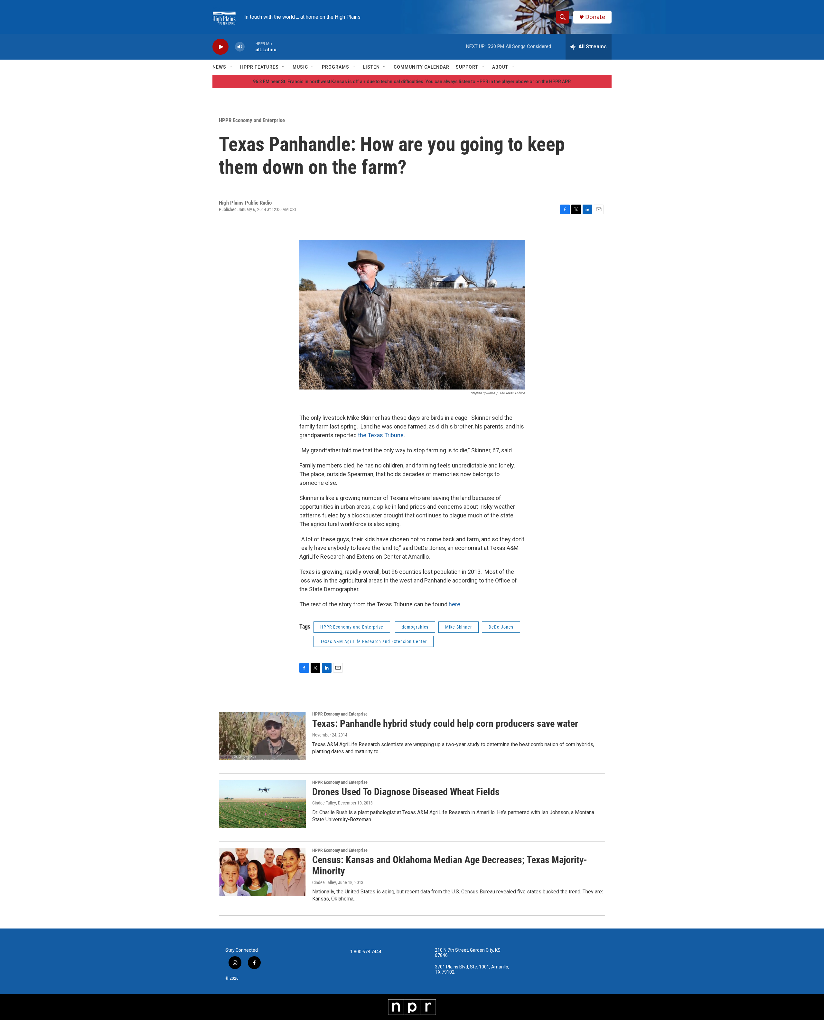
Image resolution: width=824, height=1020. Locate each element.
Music (300, 67)
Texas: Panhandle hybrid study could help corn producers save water (445, 723)
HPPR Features (259, 67)
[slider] (250, 46)
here (454, 604)
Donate (595, 17)
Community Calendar (421, 67)
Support (467, 67)
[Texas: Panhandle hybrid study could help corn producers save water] (262, 736)
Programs (335, 67)
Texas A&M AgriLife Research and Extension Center (373, 641)
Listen (371, 67)
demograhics (415, 627)
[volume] (239, 47)
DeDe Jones (501, 627)
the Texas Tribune (381, 435)
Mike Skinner (458, 627)
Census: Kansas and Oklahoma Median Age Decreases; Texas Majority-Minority (449, 865)
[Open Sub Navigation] (231, 67)
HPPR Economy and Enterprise (252, 120)
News (219, 67)
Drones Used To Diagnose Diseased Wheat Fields (406, 791)
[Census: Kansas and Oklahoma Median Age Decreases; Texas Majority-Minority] (262, 872)
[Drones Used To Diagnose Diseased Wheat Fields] (262, 804)
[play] (220, 47)
